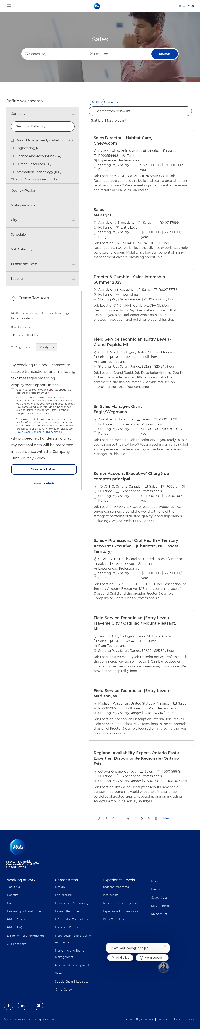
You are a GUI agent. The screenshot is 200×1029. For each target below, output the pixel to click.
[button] (164, 54)
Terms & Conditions (169, 1019)
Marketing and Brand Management (69, 954)
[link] (44, 483)
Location (17, 278)
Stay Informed (161, 906)
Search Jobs (159, 897)
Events (155, 889)
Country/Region (23, 190)
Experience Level (24, 264)
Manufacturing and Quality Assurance (73, 939)
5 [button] (121, 818)
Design (60, 887)
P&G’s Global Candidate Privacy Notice (39, 431)
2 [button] (99, 818)
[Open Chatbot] (164, 967)
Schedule (18, 234)
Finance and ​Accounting (71, 903)
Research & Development (72, 965)
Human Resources (67, 911)
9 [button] (149, 818)
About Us (13, 887)
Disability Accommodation (25, 935)
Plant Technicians (115, 919)
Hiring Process (17, 919)
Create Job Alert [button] (44, 469)
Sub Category (21, 249)
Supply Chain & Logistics (71, 981)
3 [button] (106, 818)
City (14, 220)
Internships (110, 895)
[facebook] (8, 1005)
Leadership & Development (25, 911)
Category (18, 114)
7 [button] (135, 818)
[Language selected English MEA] (182, 6)
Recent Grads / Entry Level (121, 903)
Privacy (189, 1019)
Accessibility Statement (139, 1019)
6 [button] (128, 818)
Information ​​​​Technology (71, 919)
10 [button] (157, 818)
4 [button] (113, 818)
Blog (154, 881)
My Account (159, 914)
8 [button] (142, 818)
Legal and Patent (66, 927)
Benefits (12, 895)
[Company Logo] (97, 6)
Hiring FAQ (14, 927)
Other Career (64, 989)
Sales (58, 973)
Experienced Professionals (121, 911)
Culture (12, 903)
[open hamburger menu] (8, 5)
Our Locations (16, 944)
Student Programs (116, 887)
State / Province (23, 205)
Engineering (63, 895)
